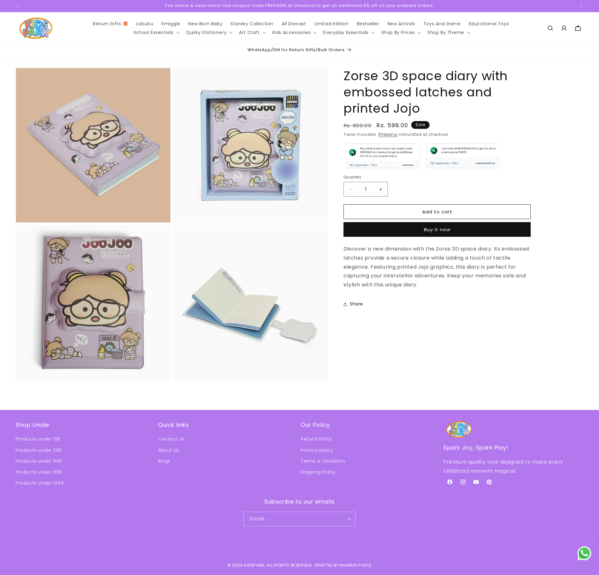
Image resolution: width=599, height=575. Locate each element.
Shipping (387, 134)
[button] (155, 32)
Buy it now (437, 229)
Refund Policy (317, 439)
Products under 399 (39, 450)
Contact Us (171, 439)
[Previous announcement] (18, 6)
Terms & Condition (323, 461)
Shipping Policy (318, 472)
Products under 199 (38, 439)
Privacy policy (317, 450)
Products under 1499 (40, 483)
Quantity (352, 177)
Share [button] (356, 304)
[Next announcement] (581, 6)
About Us (168, 450)
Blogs (164, 461)
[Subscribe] (348, 519)
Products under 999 (39, 472)
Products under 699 (39, 461)
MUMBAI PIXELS (356, 565)
